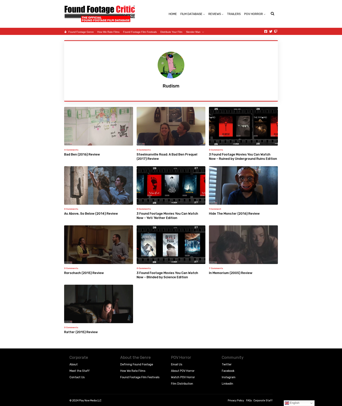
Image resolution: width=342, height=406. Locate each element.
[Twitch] (275, 31)
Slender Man (193, 31)
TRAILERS (234, 14)
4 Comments (71, 150)
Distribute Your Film (171, 31)
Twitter (227, 364)
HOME (173, 14)
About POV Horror (183, 371)
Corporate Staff (263, 400)
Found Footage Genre (81, 31)
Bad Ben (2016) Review (82, 154)
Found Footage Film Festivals (140, 31)
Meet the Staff (79, 371)
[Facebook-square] (265, 31)
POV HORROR (253, 14)
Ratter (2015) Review (81, 332)
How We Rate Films (108, 31)
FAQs (249, 400)
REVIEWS (214, 14)
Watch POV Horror (183, 377)
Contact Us (77, 377)
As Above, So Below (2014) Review (91, 214)
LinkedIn (227, 383)
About (73, 364)
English (294, 402)
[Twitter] (270, 31)
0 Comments (144, 150)
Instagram (228, 377)
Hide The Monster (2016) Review (234, 214)
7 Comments (216, 268)
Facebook (228, 371)
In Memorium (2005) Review (230, 273)
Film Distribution (182, 383)
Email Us (176, 364)
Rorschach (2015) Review (84, 273)
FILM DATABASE (191, 14)
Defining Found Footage (136, 364)
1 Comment (215, 209)
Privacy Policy (236, 400)
